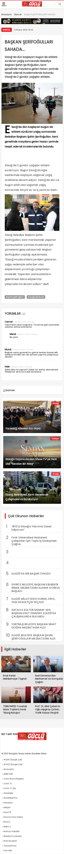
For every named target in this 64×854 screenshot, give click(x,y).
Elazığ (56, 403)
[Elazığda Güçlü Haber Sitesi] (32, 6)
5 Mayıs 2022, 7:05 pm (23, 322)
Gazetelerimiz (11, 797)
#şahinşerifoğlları (15, 296)
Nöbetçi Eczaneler (13, 836)
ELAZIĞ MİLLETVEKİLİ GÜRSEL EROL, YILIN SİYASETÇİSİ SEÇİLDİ (30, 600)
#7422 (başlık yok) (13, 764)
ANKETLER (8, 774)
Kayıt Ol (7, 812)
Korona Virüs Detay (13, 817)
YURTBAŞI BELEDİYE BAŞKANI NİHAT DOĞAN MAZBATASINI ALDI (31, 625)
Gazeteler (8, 793)
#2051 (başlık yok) (13, 759)
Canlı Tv (8, 783)
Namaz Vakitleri (12, 831)
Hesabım (8, 802)
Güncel (7, 29)
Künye (7, 821)
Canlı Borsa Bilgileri (14, 778)
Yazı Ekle (8, 850)
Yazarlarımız (10, 845)
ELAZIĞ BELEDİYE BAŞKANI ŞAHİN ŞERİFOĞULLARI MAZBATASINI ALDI (30, 636)
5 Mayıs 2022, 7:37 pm (22, 349)
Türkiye (55, 438)
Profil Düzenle (10, 840)
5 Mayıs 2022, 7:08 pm (27, 334)
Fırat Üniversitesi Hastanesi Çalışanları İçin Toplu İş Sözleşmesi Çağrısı (31, 540)
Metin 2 (7, 826)
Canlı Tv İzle (10, 788)
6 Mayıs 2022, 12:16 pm (21, 366)
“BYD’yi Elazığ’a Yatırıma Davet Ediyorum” (29, 528)
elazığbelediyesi (36, 296)
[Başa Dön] (58, 848)
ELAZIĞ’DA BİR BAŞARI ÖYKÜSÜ (28, 573)
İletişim (7, 807)
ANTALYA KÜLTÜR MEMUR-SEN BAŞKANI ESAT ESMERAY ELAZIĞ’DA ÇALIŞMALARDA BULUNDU (31, 612)
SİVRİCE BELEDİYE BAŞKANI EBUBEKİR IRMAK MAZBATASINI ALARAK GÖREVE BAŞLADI (33, 587)
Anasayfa (9, 769)
